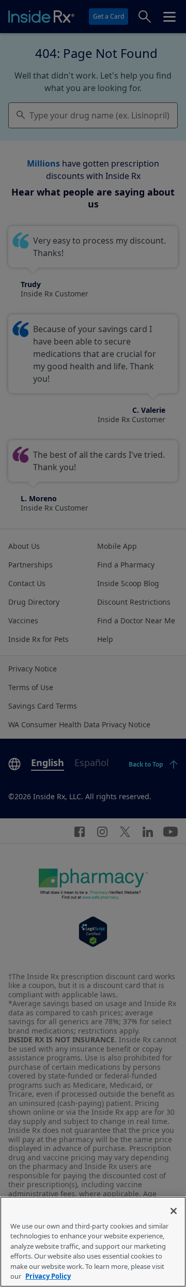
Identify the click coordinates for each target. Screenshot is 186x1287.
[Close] (173, 1211)
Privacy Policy (48, 1276)
